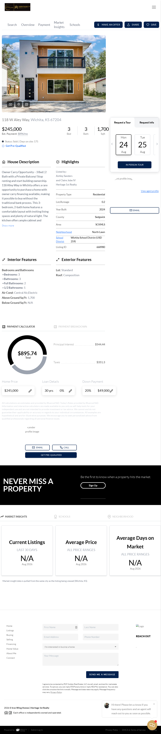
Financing (11, 644)
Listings (10, 630)
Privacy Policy (56, 692)
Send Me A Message (102, 674)
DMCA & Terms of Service (134, 730)
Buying (9, 635)
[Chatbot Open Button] (152, 725)
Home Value (12, 649)
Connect (10, 658)
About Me (11, 653)
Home (9, 626)
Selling (9, 639)
